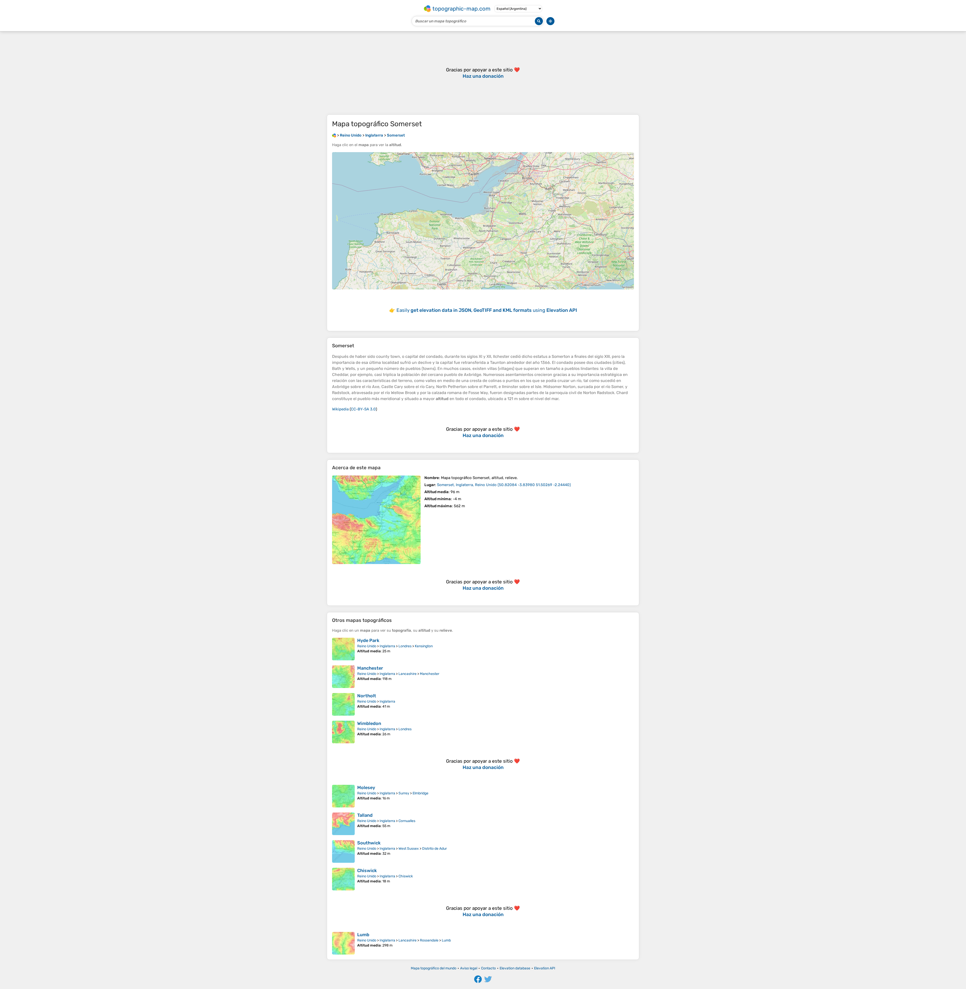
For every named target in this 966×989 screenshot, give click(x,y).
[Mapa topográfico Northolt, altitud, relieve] (343, 704)
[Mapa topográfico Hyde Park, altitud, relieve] (343, 649)
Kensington (424, 646)
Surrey (403, 793)
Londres (405, 646)
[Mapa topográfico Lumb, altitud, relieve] (343, 943)
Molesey (366, 787)
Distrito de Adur (434, 848)
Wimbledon (369, 723)
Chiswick (367, 870)
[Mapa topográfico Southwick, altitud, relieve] (343, 851)
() (504, 485)
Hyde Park (368, 640)
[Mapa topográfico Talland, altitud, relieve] (343, 823)
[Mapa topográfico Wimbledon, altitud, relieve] (343, 732)
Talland (365, 815)
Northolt (366, 696)
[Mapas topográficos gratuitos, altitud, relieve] (334, 135)
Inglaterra (387, 646)
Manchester (370, 668)
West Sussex (408, 848)
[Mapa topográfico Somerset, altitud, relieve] (376, 520)
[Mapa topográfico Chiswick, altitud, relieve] (343, 879)
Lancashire (407, 674)
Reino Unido (366, 646)
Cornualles (406, 821)
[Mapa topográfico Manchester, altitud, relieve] (343, 676)
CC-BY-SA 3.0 (363, 409)
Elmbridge (420, 793)
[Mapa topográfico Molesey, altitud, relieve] (343, 796)
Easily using (486, 310)
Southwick (369, 843)
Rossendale (429, 940)
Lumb (363, 934)
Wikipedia (340, 409)
